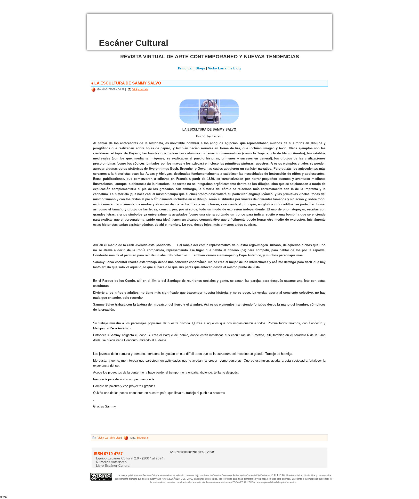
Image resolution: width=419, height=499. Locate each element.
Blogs (200, 68)
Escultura (142, 437)
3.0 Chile (278, 475)
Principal (185, 68)
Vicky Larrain (140, 89)
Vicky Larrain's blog (224, 68)
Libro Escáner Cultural (113, 465)
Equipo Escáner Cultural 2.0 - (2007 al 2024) (130, 458)
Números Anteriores (111, 462)
